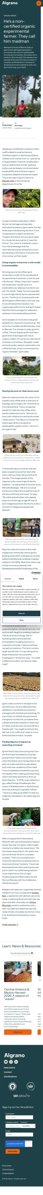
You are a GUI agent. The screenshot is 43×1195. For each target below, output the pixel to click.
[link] (18, 971)
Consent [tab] (8, 579)
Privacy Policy (6, 1165)
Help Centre (9, 1067)
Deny (21, 620)
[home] (10, 3)
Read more (18, 1032)
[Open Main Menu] (38, 3)
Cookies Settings (8, 1173)
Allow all (21, 613)
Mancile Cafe (8, 181)
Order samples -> (10, 924)
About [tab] (35, 579)
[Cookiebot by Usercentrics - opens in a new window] (31, 573)
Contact (8, 1072)
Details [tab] (21, 579)
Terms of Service (8, 1169)
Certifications (10, 1076)
